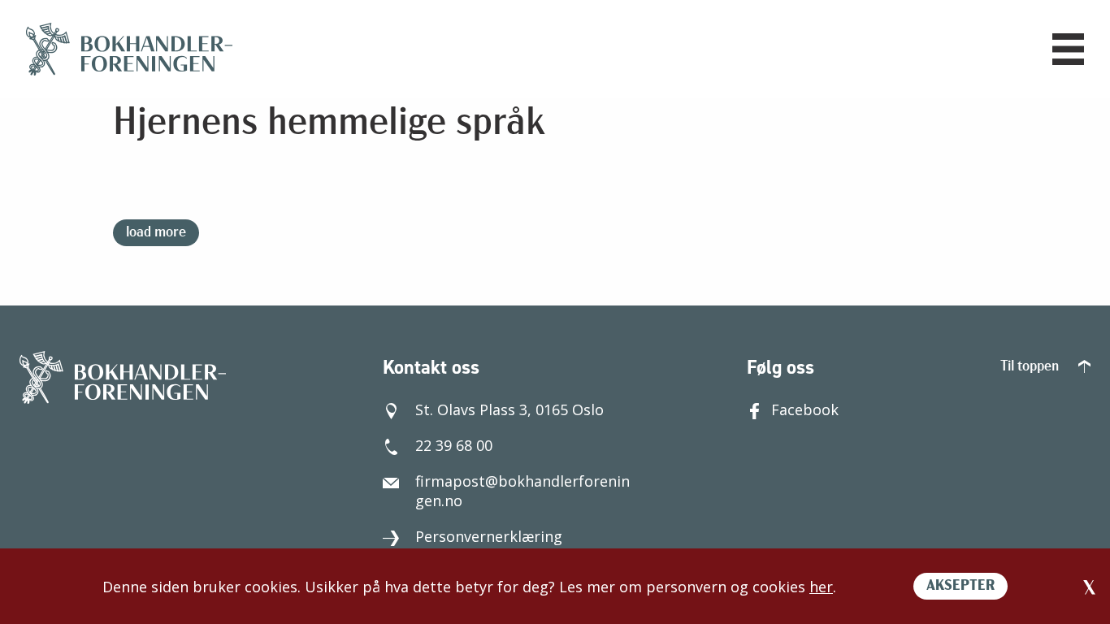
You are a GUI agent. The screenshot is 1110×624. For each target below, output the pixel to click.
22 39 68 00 (453, 445)
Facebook (805, 409)
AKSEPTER (960, 586)
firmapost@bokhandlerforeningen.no (522, 490)
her (821, 586)
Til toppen (1031, 367)
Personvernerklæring (488, 536)
